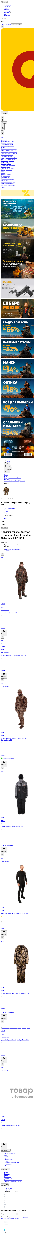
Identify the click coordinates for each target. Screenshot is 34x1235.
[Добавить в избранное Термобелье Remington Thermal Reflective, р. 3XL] (2, 854)
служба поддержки (16, 24)
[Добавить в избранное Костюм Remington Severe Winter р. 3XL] (2, 768)
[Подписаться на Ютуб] (5, 1205)
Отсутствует (4, 527)
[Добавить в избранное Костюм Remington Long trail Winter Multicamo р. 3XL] (2, 937)
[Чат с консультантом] (2, 131)
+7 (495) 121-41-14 (6, 24)
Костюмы (6, 479)
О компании (4, 1169)
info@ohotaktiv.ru (8, 1189)
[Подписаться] (17, 1214)
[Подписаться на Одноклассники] (5, 1201)
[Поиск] (2, 117)
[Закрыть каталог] (2, 133)
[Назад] (2, 26)
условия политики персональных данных (14, 1217)
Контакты (3, 1185)
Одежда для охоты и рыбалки (12, 478)
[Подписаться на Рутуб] (5, 1207)
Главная (8, 461)
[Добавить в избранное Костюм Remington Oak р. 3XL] (2, 554)
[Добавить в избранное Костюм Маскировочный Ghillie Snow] (2, 1064)
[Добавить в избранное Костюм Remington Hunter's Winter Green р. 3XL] (2, 637)
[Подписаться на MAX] (4, 1203)
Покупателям (4, 1150)
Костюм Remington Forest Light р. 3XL (14, 481)
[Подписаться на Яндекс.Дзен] (5, 1199)
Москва (5, 2)
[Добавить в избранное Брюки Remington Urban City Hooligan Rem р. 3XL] (2, 1021)
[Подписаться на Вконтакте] (5, 1194)
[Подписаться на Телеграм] (5, 1197)
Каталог (5, 113)
